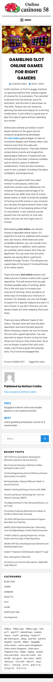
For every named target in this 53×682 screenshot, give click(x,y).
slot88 (7, 607)
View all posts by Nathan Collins (20, 392)
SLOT (22, 362)
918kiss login (31, 629)
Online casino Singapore (15, 648)
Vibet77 (30, 661)
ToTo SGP (19, 661)
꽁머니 (7, 665)
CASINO (16, 362)
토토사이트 (21, 668)
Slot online (40, 362)
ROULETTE (8, 597)
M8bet (26, 642)
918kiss (7, 629)
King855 (8, 642)
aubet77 (14, 632)
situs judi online (11, 655)
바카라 (25, 665)
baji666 (38, 632)
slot (39, 655)
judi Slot (42, 638)
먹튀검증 (16, 665)
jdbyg (23, 638)
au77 (6, 632)
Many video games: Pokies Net (17, 557)
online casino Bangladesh (30, 645)
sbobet (39, 652)
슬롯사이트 (36, 665)
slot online (14, 138)
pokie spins (33, 648)
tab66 (38, 658)
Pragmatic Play (11, 652)
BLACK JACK (9, 582)
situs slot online (28, 655)
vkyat (38, 661)
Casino (7, 635)
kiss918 (17, 642)
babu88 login (26, 632)
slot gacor (17, 658)
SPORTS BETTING (12, 612)
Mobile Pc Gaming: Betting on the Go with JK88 (25, 490)
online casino (10, 645)
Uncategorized (10, 617)
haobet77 (35, 635)
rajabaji (30, 652)
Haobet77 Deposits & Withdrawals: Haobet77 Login (26, 552)
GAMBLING (8, 592)
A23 (41, 629)
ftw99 (15, 635)
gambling (24, 635)
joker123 (32, 638)
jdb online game (11, 638)
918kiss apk (18, 629)
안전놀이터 (9, 668)
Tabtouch (8, 661)
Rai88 (22, 652)
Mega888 (35, 642)
